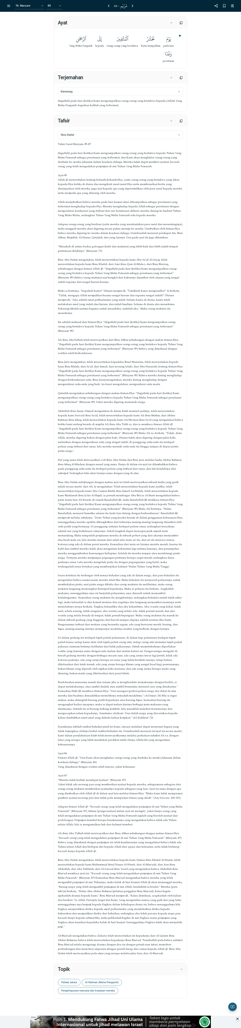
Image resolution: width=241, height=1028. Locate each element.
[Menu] (8, 6)
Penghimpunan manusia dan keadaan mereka (88, 990)
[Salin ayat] (181, 22)
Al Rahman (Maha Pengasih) (102, 982)
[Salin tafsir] (181, 121)
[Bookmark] (224, 6)
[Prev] (109, 6)
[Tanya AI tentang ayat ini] (232, 1007)
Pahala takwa (69, 982)
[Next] (132, 6)
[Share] (216, 6)
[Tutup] (237, 1019)
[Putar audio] (179, 35)
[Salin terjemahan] (181, 77)
